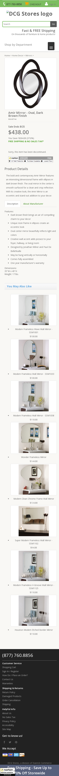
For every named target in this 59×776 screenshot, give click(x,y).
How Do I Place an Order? (15, 675)
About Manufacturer (33, 203)
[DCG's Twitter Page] (10, 742)
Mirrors (29, 55)
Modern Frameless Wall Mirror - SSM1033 (33, 373)
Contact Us (7, 679)
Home (7, 55)
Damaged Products (11, 696)
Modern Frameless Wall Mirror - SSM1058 (33, 415)
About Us (6, 713)
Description (12, 203)
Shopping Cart (9, 667)
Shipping (6, 704)
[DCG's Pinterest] (16, 742)
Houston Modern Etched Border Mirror (34, 629)
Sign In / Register (10, 671)
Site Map (6, 729)
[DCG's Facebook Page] (4, 742)
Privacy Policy (9, 721)
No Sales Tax (8, 717)
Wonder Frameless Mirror (33, 457)
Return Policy (8, 692)
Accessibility (8, 725)
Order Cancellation (11, 700)
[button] (29, 770)
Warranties (7, 683)
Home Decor (17, 55)
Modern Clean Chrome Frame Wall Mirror (33, 498)
